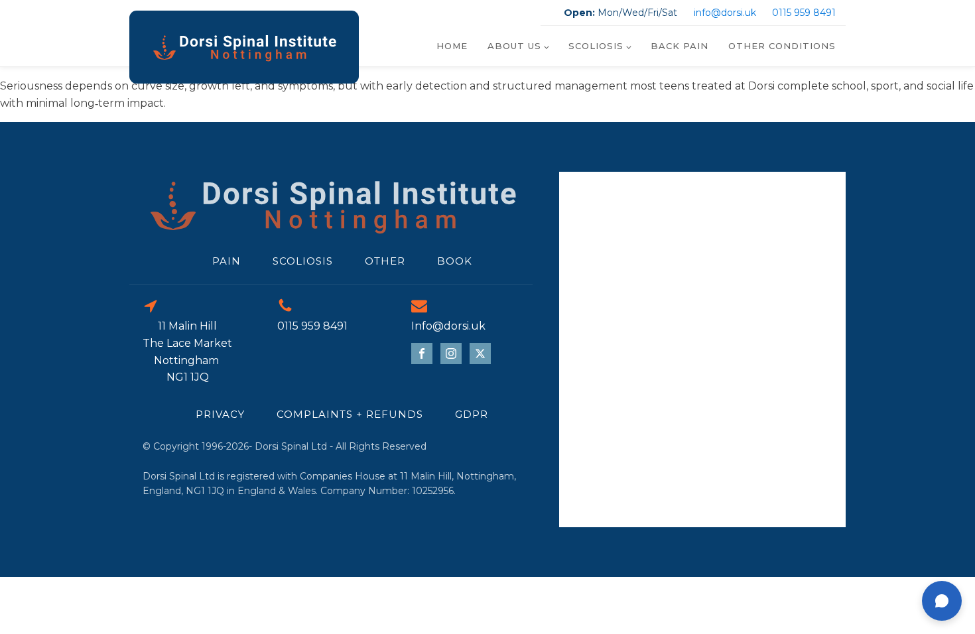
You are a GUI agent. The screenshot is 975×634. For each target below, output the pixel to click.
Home (452, 45)
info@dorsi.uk (725, 13)
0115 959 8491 (804, 13)
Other (385, 261)
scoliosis (303, 261)
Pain (226, 261)
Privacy (220, 414)
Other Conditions (782, 45)
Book (454, 261)
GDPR (471, 414)
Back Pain (679, 45)
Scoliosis (595, 45)
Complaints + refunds (350, 414)
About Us (514, 45)
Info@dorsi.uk (448, 326)
